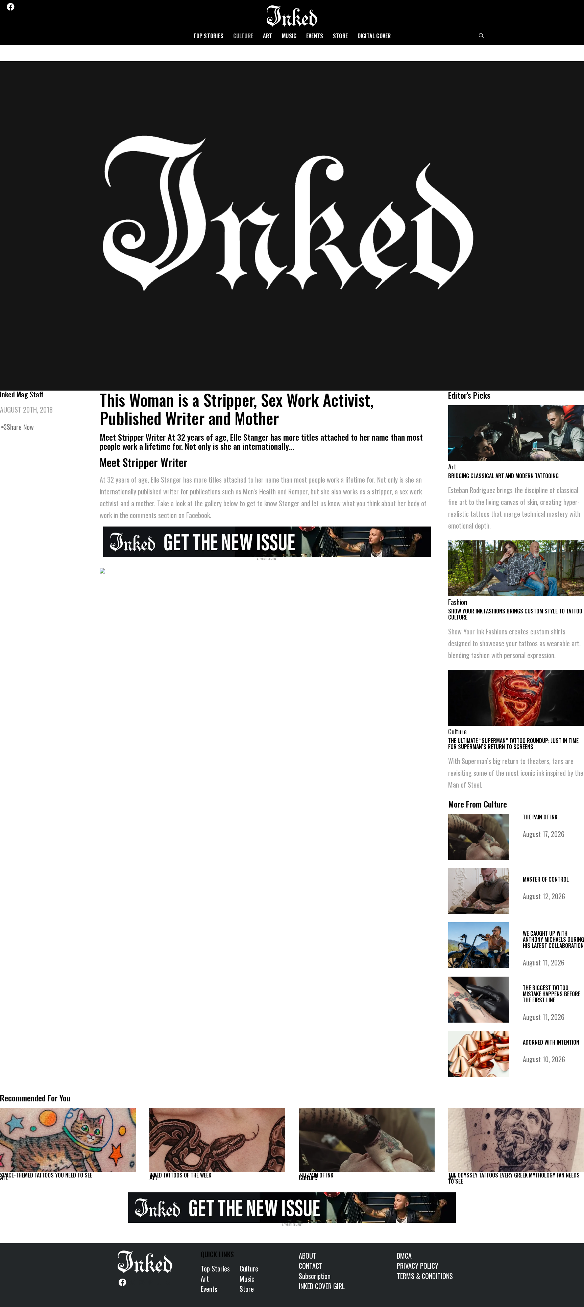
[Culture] (367, 1140)
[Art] (68, 1140)
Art (267, 36)
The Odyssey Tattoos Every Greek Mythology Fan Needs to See (514, 1178)
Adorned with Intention (551, 1042)
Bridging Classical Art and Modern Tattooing (503, 476)
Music (289, 36)
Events (314, 36)
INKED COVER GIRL (322, 1286)
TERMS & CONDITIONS (425, 1276)
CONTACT (310, 1266)
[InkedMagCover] (267, 541)
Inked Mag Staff (22, 394)
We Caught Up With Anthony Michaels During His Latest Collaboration (553, 939)
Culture (243, 36)
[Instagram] (29, 6)
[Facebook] (10, 6)
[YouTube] (56, 6)
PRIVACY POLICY (417, 1266)
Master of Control (546, 879)
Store (340, 36)
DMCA (404, 1256)
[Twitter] (20, 6)
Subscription (315, 1276)
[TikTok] (47, 6)
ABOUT (307, 1256)
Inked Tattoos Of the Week (180, 1175)
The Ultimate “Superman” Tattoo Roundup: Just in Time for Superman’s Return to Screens (513, 744)
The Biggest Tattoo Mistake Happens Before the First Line (551, 994)
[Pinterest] (38, 6)
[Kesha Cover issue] (292, 1206)
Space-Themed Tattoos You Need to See (46, 1175)
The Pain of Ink (540, 817)
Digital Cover (374, 36)
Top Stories (208, 36)
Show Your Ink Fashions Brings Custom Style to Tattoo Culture (515, 614)
